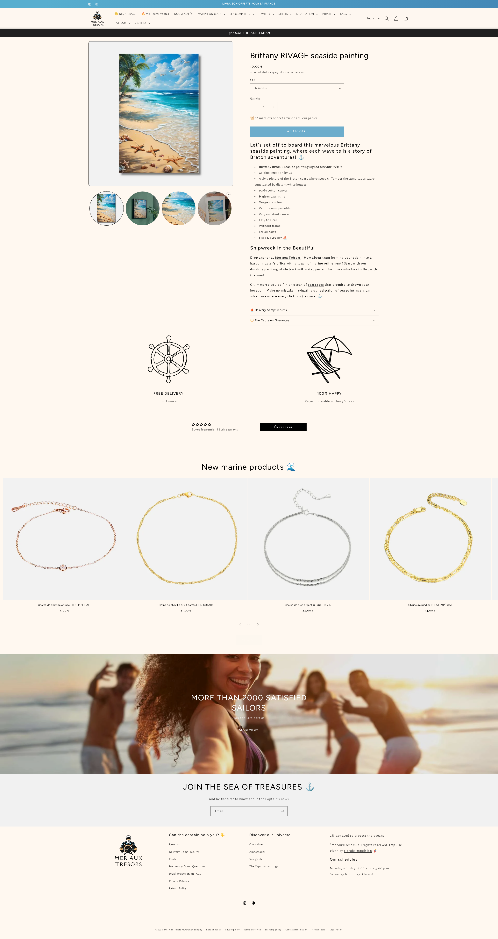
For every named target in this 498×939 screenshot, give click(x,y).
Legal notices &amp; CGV (185, 873)
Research (175, 844)
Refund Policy (178, 888)
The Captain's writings (263, 866)
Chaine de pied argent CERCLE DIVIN (308, 604)
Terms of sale (318, 929)
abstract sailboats (297, 269)
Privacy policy (232, 929)
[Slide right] (258, 624)
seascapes (316, 284)
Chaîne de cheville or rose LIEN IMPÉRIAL (64, 604)
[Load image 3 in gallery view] (179, 208)
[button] (211, 14)
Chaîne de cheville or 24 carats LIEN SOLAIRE (186, 604)
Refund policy (213, 929)
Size (252, 80)
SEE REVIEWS (249, 730)
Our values (256, 844)
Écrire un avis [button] (283, 427)
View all (249, 639)
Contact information (296, 929)
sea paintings (351, 290)
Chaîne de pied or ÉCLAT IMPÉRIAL (430, 604)
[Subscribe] (282, 811)
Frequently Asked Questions (187, 866)
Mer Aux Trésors (172, 929)
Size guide (256, 859)
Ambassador (257, 851)
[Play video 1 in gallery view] (214, 208)
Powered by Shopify (191, 929)
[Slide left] (240, 624)
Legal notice (336, 929)
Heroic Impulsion (358, 851)
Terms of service (252, 929)
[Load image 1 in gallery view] (107, 208)
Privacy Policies (179, 881)
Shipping (273, 72)
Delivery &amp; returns (184, 851)
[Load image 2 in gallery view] (143, 208)
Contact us (176, 859)
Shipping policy (273, 929)
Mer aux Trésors (288, 257)
